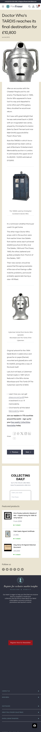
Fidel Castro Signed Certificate (24, 531)
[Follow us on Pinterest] (14, 569)
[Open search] (29, 6)
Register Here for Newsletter (20, 643)
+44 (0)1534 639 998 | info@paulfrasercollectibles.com (21, 1)
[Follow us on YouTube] (18, 569)
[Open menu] (3, 6)
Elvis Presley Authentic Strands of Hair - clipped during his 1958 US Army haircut (25, 515)
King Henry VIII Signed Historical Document (25, 546)
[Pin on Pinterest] (18, 434)
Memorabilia (14, 411)
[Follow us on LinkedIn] (22, 569)
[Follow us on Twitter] (7, 569)
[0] (37, 6)
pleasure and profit (16, 397)
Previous (15, 452)
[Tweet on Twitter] (21, 434)
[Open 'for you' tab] (34, 725)
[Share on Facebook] (14, 434)
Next (27, 452)
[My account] (33, 6)
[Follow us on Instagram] (11, 569)
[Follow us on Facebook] (3, 569)
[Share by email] (25, 434)
